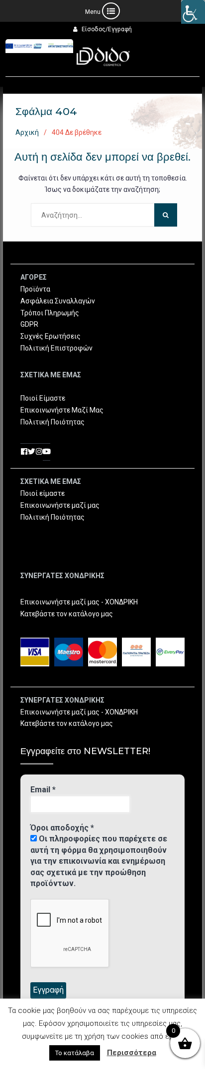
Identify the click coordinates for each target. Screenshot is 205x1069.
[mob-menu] (102, 10)
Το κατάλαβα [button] (74, 1053)
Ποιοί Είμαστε (42, 398)
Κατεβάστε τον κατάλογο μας (66, 614)
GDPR (29, 324)
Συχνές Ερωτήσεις (50, 336)
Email (43, 789)
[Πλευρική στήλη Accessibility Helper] (193, 12)
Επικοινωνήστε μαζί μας (60, 505)
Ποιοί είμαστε (42, 493)
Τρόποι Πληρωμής (49, 313)
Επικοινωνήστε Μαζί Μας (61, 410)
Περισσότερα (131, 1052)
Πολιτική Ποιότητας (52, 422)
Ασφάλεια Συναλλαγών (57, 301)
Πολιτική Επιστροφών (56, 348)
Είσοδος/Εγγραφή (107, 29)
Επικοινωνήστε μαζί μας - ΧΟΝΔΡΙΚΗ (79, 602)
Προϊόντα (35, 289)
